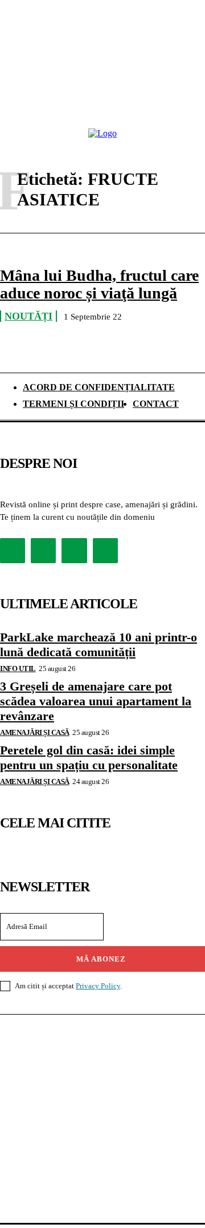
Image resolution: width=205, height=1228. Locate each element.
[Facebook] (12, 550)
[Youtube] (105, 550)
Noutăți (28, 316)
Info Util (18, 668)
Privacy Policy (98, 985)
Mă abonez (101, 959)
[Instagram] (43, 550)
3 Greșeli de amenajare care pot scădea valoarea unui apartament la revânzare (95, 701)
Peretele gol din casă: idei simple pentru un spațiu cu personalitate (89, 757)
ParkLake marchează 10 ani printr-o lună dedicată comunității (98, 644)
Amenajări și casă (34, 732)
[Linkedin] (74, 550)
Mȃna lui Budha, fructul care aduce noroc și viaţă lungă (99, 284)
